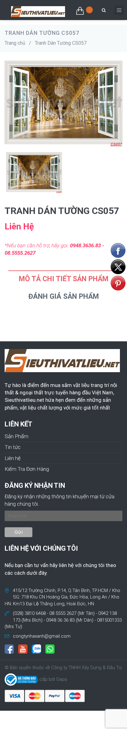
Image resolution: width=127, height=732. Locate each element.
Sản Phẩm (16, 436)
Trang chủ (15, 43)
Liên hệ (13, 458)
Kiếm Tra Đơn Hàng (27, 469)
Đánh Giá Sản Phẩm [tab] (63, 296)
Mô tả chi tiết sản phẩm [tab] (64, 279)
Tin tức (13, 447)
